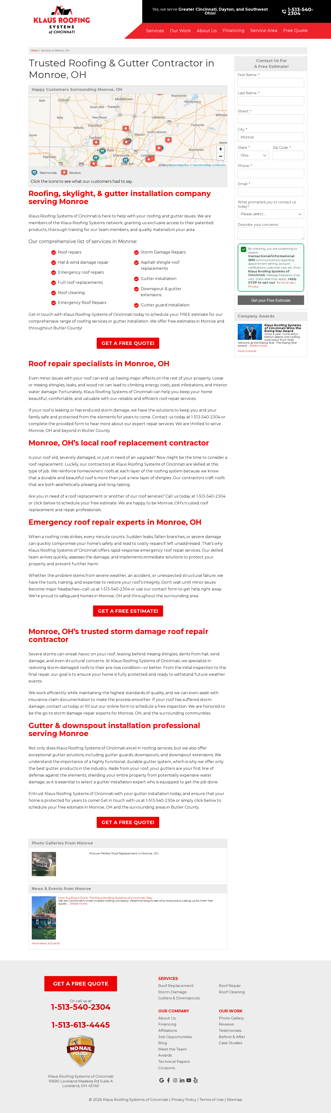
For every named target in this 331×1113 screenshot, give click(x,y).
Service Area (263, 30)
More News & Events (46, 943)
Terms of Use (285, 282)
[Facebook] (168, 1080)
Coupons (166, 1067)
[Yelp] (195, 1080)
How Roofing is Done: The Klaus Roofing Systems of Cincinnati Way (105, 897)
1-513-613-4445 (81, 1025)
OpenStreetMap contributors (209, 165)
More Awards (247, 351)
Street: (244, 111)
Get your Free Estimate (271, 300)
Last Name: (249, 93)
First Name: (249, 75)
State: (244, 148)
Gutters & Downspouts (179, 998)
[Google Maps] (162, 1080)
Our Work (180, 30)
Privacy (253, 286)
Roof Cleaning (232, 992)
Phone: (245, 166)
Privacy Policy (183, 1099)
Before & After (232, 1036)
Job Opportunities (175, 1036)
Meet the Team (172, 1049)
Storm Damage (172, 992)
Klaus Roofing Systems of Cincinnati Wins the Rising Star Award (282, 328)
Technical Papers (174, 1061)
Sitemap (234, 1099)
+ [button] (220, 149)
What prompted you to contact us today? (267, 204)
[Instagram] (175, 1080)
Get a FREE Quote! (128, 343)
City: (242, 129)
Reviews (226, 1024)
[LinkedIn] (182, 1080)
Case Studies (230, 1043)
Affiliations (167, 1030)
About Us (207, 30)
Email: (244, 184)
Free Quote (295, 30)
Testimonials (230, 1030)
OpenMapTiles (180, 165)
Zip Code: (282, 148)
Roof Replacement (176, 985)
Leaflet (163, 165)
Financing (233, 30)
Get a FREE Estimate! (128, 611)
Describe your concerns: (258, 225)
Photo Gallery (231, 1018)
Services (155, 30)
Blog (162, 1043)
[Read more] (258, 345)
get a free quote (80, 983)
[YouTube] (189, 1080)
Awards (165, 1055)
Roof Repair (230, 985)
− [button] (220, 156)
